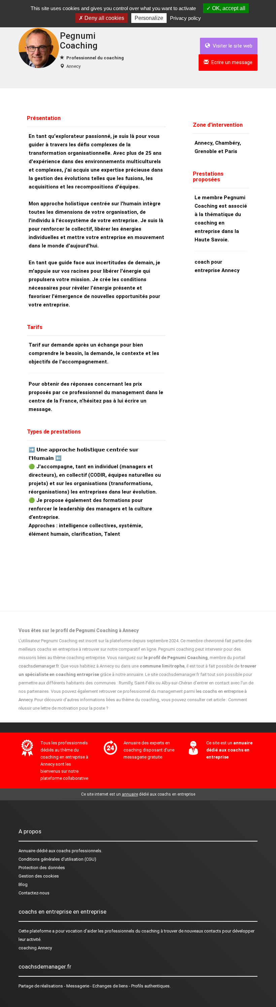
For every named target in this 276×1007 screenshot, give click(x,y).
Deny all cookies (103, 18)
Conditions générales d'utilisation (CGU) (57, 859)
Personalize (149, 18)
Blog (23, 884)
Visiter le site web (231, 46)
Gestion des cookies (39, 876)
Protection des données (42, 867)
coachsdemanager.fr (39, 666)
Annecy (73, 66)
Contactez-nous (34, 892)
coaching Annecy (35, 947)
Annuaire (27, 850)
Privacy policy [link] (185, 18)
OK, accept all (228, 8)
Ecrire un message (230, 62)
